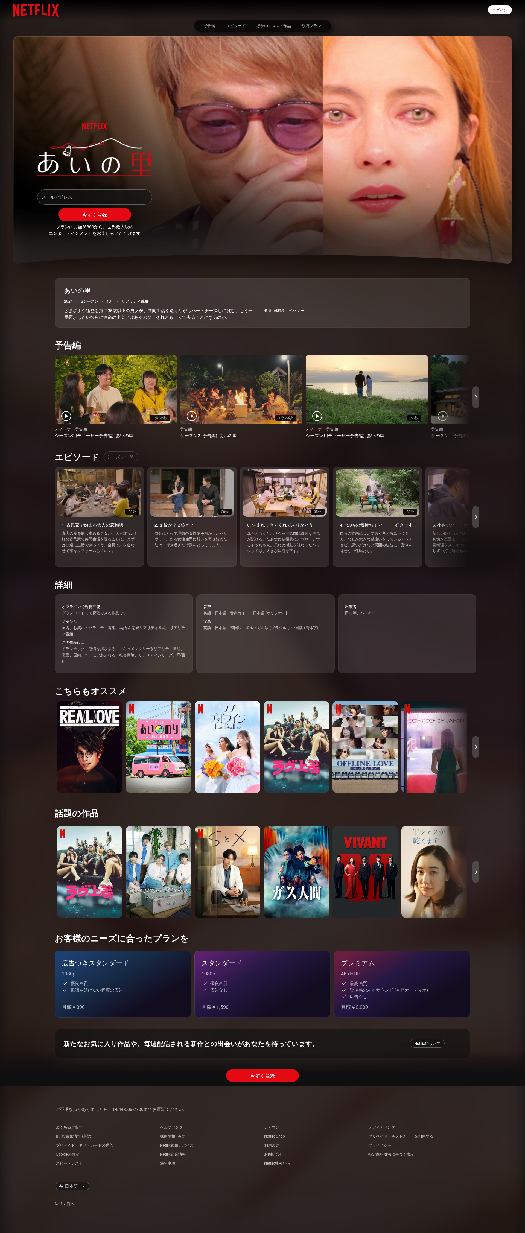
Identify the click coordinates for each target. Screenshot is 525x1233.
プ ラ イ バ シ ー (379, 1145)
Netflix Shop (274, 1136)
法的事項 (167, 1163)
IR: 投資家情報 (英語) (74, 1136)
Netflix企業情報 (173, 1154)
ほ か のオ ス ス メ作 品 (273, 25)
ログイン (500, 10)
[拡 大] (468, 231)
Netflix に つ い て (427, 1043)
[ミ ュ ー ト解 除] (453, 231)
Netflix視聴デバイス (177, 1145)
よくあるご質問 (69, 1127)
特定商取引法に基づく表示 (391, 1154)
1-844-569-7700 (128, 1109)
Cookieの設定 (67, 1154)
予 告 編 (209, 25)
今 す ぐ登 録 (94, 214)
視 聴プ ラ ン (311, 25)
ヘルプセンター (173, 1127)
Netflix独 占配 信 (277, 1163)
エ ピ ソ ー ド (236, 25)
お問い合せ (273, 1154)
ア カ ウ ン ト (273, 1127)
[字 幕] (482, 231)
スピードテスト (69, 1163)
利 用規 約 (271, 1145)
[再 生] (439, 231)
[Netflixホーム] (33, 9)
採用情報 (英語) (173, 1136)
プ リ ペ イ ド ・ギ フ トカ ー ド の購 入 (84, 1145)
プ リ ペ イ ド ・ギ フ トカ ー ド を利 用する (400, 1136)
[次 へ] (475, 397)
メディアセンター (383, 1127)
